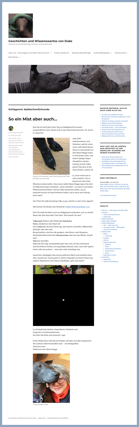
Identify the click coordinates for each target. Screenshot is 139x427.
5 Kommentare (13, 157)
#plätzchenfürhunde (15, 152)
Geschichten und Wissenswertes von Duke (40, 41)
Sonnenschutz (109, 251)
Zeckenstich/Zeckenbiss (113, 249)
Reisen (105, 234)
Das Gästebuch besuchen (108, 195)
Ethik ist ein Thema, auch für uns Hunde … (115, 121)
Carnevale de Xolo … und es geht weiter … (115, 127)
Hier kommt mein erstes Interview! (113, 134)
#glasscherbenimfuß (15, 145)
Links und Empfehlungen (111, 214)
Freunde (106, 238)
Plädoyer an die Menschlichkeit (112, 123)
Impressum (107, 217)
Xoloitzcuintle (120, 53)
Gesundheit (12, 138)
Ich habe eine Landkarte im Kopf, (112, 115)
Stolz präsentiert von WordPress (57, 418)
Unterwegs (108, 236)
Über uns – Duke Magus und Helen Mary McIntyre (28, 53)
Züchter (106, 240)
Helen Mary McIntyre (108, 157)
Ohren (107, 253)
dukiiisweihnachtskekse (16, 154)
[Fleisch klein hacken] (44, 270)
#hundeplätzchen (14, 149)
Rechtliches (13, 57)
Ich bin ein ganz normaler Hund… (112, 132)
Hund (19, 138)
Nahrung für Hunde (15, 140)
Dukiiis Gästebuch (61, 53)
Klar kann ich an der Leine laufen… (113, 125)
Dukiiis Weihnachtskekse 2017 (77, 207)
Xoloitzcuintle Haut (109, 242)
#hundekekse (13, 147)
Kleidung (108, 244)
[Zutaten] (63, 270)
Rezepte (11, 142)
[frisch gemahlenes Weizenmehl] (81, 270)
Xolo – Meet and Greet (110, 225)
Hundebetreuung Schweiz (110, 161)
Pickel (107, 246)
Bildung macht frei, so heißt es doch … (114, 136)
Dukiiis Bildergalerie (102, 53)
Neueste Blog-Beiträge (81, 53)
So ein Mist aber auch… (32, 118)
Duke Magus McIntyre (15, 132)
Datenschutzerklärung (110, 261)
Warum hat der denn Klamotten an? (113, 129)
